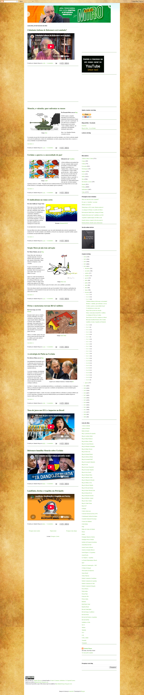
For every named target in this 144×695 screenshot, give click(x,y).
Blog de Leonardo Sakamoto (88, 462)
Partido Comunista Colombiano (89, 578)
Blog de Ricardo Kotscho (88, 495)
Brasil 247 (84, 506)
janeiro (86, 382)
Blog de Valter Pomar (87, 503)
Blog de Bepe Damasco (87, 438)
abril (86, 287)
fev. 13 (88, 351)
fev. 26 (88, 297)
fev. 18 (88, 339)
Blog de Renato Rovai (87, 493)
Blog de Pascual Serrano (87, 488)
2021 (85, 385)
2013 (85, 405)
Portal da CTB (85, 596)
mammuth (71, 691)
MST (83, 563)
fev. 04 (88, 372)
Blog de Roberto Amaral (87, 498)
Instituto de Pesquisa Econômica (89, 542)
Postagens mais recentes (34, 531)
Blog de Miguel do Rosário (88, 480)
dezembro (87, 268)
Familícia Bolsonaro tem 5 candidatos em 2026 (92, 215)
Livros (83, 174)
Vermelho (71, 159)
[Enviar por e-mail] (61, 63)
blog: (76, 112)
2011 (85, 409)
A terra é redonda (86, 425)
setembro (87, 275)
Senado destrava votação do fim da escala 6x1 (92, 220)
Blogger (83, 691)
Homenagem (85, 168)
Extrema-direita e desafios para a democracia (92, 222)
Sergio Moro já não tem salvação (41, 247)
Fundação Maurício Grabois (88, 537)
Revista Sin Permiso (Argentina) (89, 617)
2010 (85, 412)
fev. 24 (88, 325)
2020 (85, 388)
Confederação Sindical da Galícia (89, 516)
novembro (87, 271)
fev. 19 (88, 337)
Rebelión (84, 601)
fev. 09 (88, 360)
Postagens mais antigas (71, 531)
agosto (86, 278)
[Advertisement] (52, 85)
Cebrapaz (84, 508)
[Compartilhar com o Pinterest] (68, 63)
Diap (83, 526)
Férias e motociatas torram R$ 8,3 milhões (45, 305)
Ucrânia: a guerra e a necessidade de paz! (44, 154)
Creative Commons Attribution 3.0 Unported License (62, 680)
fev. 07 (88, 365)
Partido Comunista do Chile (88, 583)
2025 (85, 259)
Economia (84, 166)
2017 (85, 395)
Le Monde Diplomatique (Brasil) (89, 560)
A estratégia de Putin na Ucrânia (41, 353)
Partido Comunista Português (88, 586)
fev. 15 (88, 346)
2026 (85, 256)
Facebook (84, 125)
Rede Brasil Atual (86, 604)
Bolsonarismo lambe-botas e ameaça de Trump (92, 212)
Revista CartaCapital (86, 609)
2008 (85, 417)
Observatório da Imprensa (88, 570)
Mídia (83, 176)
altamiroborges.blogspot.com (41, 682)
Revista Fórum (85, 614)
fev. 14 (88, 348)
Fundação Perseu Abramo (88, 539)
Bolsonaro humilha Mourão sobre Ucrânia (45, 450)
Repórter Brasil (85, 607)
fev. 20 (88, 334)
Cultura (83, 163)
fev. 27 (88, 294)
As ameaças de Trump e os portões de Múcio (92, 210)
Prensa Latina (85, 599)
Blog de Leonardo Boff (87, 459)
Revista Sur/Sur (85, 619)
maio (86, 285)
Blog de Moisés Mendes (87, 485)
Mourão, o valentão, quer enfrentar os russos (46, 108)
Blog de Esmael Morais (87, 454)
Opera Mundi (85, 573)
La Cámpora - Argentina (87, 557)
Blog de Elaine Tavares (87, 449)
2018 (85, 393)
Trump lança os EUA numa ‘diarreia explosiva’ (93, 207)
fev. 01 (88, 380)
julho (86, 280)
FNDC (83, 534)
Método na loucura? (86, 204)
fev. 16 (88, 344)
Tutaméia (84, 630)
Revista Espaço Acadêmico (88, 612)
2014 (85, 402)
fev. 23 (88, 327)
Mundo (83, 184)
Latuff (46, 180)
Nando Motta (63, 335)
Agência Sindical (86, 428)
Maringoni (62, 223)
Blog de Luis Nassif (86, 472)
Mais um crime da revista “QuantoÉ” (90, 199)
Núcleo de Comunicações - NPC (89, 565)
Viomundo (84, 643)
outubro (87, 273)
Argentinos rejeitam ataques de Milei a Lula (92, 217)
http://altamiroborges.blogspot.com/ (63, 684)
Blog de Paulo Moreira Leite (88, 490)
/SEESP (66, 223)
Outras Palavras (85, 575)
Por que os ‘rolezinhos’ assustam (89, 202)
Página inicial (53, 531)
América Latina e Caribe (87, 158)
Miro (83, 179)
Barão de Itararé (85, 431)
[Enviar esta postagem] (56, 63)
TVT (83, 632)
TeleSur (83, 627)
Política (83, 187)
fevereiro (87, 292)
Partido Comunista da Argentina (89, 581)
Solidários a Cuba (86, 622)
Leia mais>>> (30, 144)
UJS (83, 635)
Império (83, 171)
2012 (85, 407)
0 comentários (50, 63)
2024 (85, 261)
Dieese (83, 531)
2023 (85, 264)
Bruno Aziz (63, 281)
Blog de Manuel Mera (87, 475)
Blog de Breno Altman (87, 441)
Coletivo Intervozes (86, 511)
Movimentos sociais (86, 181)
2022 (85, 266)
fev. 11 (88, 356)
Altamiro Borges (88, 648)
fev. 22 (88, 329)
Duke (46, 133)
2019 (85, 390)
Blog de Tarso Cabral (87, 501)
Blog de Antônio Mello (87, 436)
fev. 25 (88, 299)
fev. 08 (88, 363)
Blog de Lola (85, 464)
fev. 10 (88, 358)
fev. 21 (88, 332)
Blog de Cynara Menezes (87, 444)
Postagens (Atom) (55, 536)
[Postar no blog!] (62, 63)
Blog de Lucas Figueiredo (88, 467)
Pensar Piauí (85, 594)
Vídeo (83, 192)
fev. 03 (88, 375)
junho (86, 283)
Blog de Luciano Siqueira (88, 469)
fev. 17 (88, 341)
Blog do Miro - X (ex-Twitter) (89, 128)
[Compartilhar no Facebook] (66, 63)
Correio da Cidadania (87, 521)
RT (73, 381)
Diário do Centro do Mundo (88, 529)
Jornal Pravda (85, 555)
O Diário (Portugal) (86, 568)
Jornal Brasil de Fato (86, 544)
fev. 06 (88, 368)
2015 (85, 400)
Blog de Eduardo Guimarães (88, 446)
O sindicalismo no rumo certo (40, 199)
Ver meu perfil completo (87, 652)
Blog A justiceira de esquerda (88, 433)
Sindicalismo (85, 189)
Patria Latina (85, 591)
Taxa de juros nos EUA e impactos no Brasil (45, 410)
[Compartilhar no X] (64, 63)
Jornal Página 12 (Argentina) (88, 552)
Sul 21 (83, 625)
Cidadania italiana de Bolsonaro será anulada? (47, 30)
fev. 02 (88, 377)
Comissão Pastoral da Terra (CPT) (90, 513)
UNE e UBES (85, 637)
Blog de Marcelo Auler (87, 477)
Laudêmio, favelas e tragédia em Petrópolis (45, 490)
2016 (85, 397)
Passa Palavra (85, 588)
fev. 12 (88, 353)
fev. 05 (88, 370)
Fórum (29, 311)
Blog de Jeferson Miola (87, 457)
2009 (85, 414)
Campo (83, 161)
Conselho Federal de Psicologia (89, 519)
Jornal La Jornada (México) (88, 550)
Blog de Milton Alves (87, 482)
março (86, 290)
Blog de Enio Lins (86, 451)
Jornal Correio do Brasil (87, 547)
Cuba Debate (85, 524)
